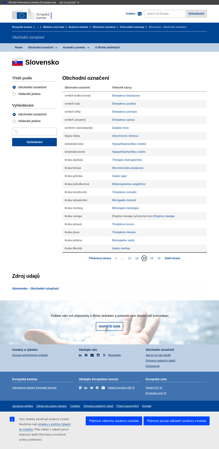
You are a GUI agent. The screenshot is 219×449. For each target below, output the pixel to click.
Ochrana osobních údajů (160, 360)
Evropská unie (154, 393)
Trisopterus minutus (124, 232)
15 (159, 258)
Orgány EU (152, 387)
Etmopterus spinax (123, 119)
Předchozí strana (100, 258)
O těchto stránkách (107, 47)
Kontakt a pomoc (74, 47)
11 (130, 258)
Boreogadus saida (123, 240)
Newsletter (114, 355)
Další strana (172, 258)
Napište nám (109, 326)
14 (152, 258)
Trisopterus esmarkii (124, 192)
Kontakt (146, 406)
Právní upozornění (128, 406)
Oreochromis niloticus (125, 135)
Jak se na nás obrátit (158, 355)
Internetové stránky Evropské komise (34, 387)
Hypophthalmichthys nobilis (129, 151)
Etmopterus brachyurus (126, 95)
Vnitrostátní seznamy (132, 27)
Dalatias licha (120, 127)
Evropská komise (22, 27)
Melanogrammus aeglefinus (129, 184)
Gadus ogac (119, 176)
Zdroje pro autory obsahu (51, 406)
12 (137, 258)
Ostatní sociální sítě (119, 387)
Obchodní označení (104, 27)
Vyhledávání (196, 13)
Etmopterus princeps (124, 111)
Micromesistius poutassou (128, 167)
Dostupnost (152, 366)
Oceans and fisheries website (30, 355)
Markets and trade (53, 27)
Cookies (75, 406)
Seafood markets (78, 27)
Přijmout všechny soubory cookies (114, 421)
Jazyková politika (22, 406)
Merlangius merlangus (125, 208)
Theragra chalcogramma (127, 159)
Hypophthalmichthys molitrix (129, 143)
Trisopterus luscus (123, 224)
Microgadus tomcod (124, 200)
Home (19, 47)
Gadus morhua (121, 248)
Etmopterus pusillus (124, 103)
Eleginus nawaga (164, 216)
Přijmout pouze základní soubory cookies (176, 421)
